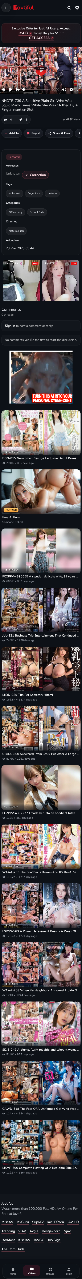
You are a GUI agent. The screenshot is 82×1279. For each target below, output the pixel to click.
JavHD (23, 33)
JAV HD (73, 1222)
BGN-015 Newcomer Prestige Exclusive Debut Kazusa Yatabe (41, 458)
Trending (8, 1231)
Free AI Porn (11, 517)
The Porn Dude (13, 1249)
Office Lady (15, 212)
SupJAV (38, 1222)
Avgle (33, 1231)
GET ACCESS (39, 38)
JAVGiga (54, 1240)
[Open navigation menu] (6, 7)
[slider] (36, 89)
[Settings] (77, 7)
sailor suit (14, 193)
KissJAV (24, 1240)
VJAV (22, 1231)
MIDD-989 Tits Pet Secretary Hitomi (27, 695)
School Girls (37, 212)
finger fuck (34, 193)
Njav (67, 1231)
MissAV (7, 1222)
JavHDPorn (55, 1222)
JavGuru (23, 1222)
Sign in (10, 325)
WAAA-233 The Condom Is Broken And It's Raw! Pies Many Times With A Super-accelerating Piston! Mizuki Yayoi (41, 872)
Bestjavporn (51, 1231)
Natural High (16, 231)
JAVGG (39, 1240)
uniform (52, 193)
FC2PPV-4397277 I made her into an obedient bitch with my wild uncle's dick (41, 813)
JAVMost (8, 1240)
